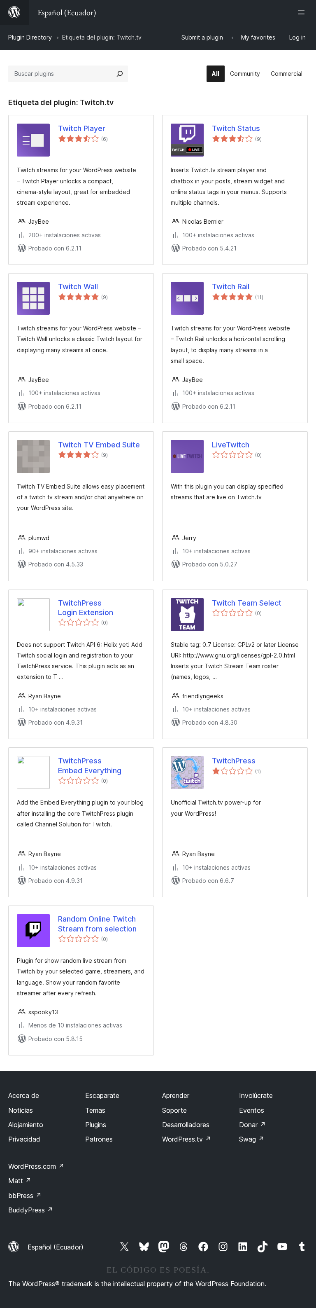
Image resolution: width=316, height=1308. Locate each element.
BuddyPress (30, 1210)
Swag (251, 1139)
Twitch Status (236, 128)
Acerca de (23, 1095)
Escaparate (102, 1095)
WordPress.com (36, 1166)
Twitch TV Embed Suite (99, 444)
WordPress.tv (186, 1139)
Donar (252, 1125)
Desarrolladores (185, 1125)
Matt (19, 1181)
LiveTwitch (230, 444)
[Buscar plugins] (120, 74)
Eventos (251, 1110)
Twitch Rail (230, 286)
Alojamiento (25, 1125)
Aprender (175, 1095)
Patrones (99, 1139)
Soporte (174, 1110)
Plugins (95, 1125)
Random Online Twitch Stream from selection (97, 924)
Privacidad (24, 1139)
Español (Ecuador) (56, 1247)
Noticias (20, 1110)
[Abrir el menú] (303, 12)
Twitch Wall (78, 286)
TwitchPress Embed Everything (89, 765)
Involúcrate (256, 1095)
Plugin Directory (30, 37)
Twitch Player (81, 128)
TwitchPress (234, 760)
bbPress (25, 1195)
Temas (95, 1110)
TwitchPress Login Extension (85, 608)
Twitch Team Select (246, 603)
